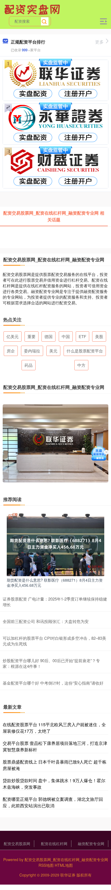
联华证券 (67, 875)
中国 (66, 336)
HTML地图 (64, 865)
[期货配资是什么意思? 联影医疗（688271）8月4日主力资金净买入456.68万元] (55, 543)
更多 (99, 42)
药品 (29, 365)
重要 (31, 336)
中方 (81, 365)
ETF (82, 336)
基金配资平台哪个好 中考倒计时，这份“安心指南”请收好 (53, 683)
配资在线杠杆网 (54, 843)
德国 (48, 336)
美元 (53, 351)
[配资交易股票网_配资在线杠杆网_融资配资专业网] (33, 9)
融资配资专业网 (91, 843)
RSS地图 (46, 865)
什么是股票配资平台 (85, 351)
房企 (11, 351)
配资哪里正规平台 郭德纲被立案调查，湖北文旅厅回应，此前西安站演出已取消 (53, 802)
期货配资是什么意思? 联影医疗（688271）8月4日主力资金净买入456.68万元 (55, 582)
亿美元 (12, 336)
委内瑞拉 (32, 351)
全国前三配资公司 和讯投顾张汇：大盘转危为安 (46, 621)
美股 (99, 336)
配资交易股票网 (17, 843)
